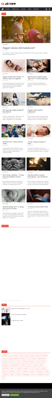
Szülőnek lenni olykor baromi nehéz (13, 142)
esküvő (23, 358)
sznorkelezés (12, 371)
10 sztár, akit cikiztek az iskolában (18, 314)
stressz (4, 371)
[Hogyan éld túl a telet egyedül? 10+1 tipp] (6, 307)
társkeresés (39, 371)
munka (35, 365)
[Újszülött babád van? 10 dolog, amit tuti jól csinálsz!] (13, 190)
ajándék (15, 355)
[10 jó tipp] (2, 9)
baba (38, 355)
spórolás (44, 368)
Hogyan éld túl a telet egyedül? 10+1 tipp (20, 308)
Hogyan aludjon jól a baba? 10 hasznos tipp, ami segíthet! (13, 77)
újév (47, 374)
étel (33, 374)
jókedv (18, 361)
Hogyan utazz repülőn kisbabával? (35, 111)
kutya (38, 361)
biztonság (44, 355)
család (4, 358)
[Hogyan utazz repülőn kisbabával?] (38, 93)
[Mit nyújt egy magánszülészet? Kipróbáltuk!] (13, 93)
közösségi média (14, 365)
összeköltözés (40, 374)
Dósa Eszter (6, 50)
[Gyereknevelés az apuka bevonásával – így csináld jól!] (38, 158)
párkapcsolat (6, 368)
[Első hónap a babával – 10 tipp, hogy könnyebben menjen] (13, 158)
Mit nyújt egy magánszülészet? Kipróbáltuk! (13, 111)
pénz (13, 368)
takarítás (25, 371)
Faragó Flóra (6, 80)
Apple (32, 355)
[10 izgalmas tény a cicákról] (6, 320)
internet (12, 361)
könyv (43, 361)
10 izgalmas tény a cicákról (17, 320)
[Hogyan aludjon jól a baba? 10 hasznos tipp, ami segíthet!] (13, 60)
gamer (34, 358)
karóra (32, 361)
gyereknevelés (42, 358)
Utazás (29, 9)
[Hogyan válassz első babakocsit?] (26, 17)
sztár (19, 371)
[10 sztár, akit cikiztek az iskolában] (6, 314)
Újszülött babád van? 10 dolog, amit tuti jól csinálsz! (13, 207)
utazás (46, 371)
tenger (32, 371)
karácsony (25, 361)
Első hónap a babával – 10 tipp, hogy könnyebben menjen (13, 176)
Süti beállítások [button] (6, 395)
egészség (16, 358)
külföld (23, 365)
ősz (3, 377)
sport (37, 368)
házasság (5, 361)
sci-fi (32, 368)
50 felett (4, 355)
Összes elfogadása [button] (14, 395)
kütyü (29, 365)
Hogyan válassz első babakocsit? (19, 47)
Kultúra (23, 9)
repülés (26, 368)
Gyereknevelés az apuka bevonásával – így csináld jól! (37, 176)
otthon (41, 365)
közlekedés (5, 365)
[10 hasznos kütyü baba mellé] (38, 190)
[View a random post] (49, 9)
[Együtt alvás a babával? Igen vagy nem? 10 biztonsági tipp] (38, 60)
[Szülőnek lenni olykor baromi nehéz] (13, 125)
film (29, 358)
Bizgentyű (36, 9)
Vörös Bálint (31, 208)
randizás (19, 368)
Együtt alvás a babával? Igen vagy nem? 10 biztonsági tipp (38, 77)
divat (10, 358)
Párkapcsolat (15, 9)
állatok (18, 374)
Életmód (7, 9)
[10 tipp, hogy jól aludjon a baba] (38, 125)
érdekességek (26, 374)
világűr (12, 374)
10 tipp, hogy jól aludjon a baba (37, 142)
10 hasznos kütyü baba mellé (38, 207)
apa (27, 355)
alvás (21, 355)
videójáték (5, 374)
